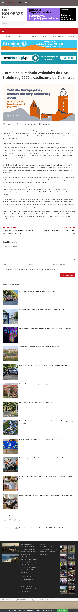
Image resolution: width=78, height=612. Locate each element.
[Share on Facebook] (10, 520)
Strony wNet (50, 600)
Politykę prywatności (50, 610)
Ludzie (45, 36)
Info (20, 36)
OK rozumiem (63, 610)
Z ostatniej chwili (31, 124)
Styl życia (71, 36)
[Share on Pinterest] (15, 520)
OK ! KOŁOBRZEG (23, 600)
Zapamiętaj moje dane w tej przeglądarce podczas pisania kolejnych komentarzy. (32, 269)
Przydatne (33, 36)
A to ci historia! (58, 36)
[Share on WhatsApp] (20, 520)
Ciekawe (7, 36)
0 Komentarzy (46, 124)
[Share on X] (5, 520)
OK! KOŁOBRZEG (12, 13)
